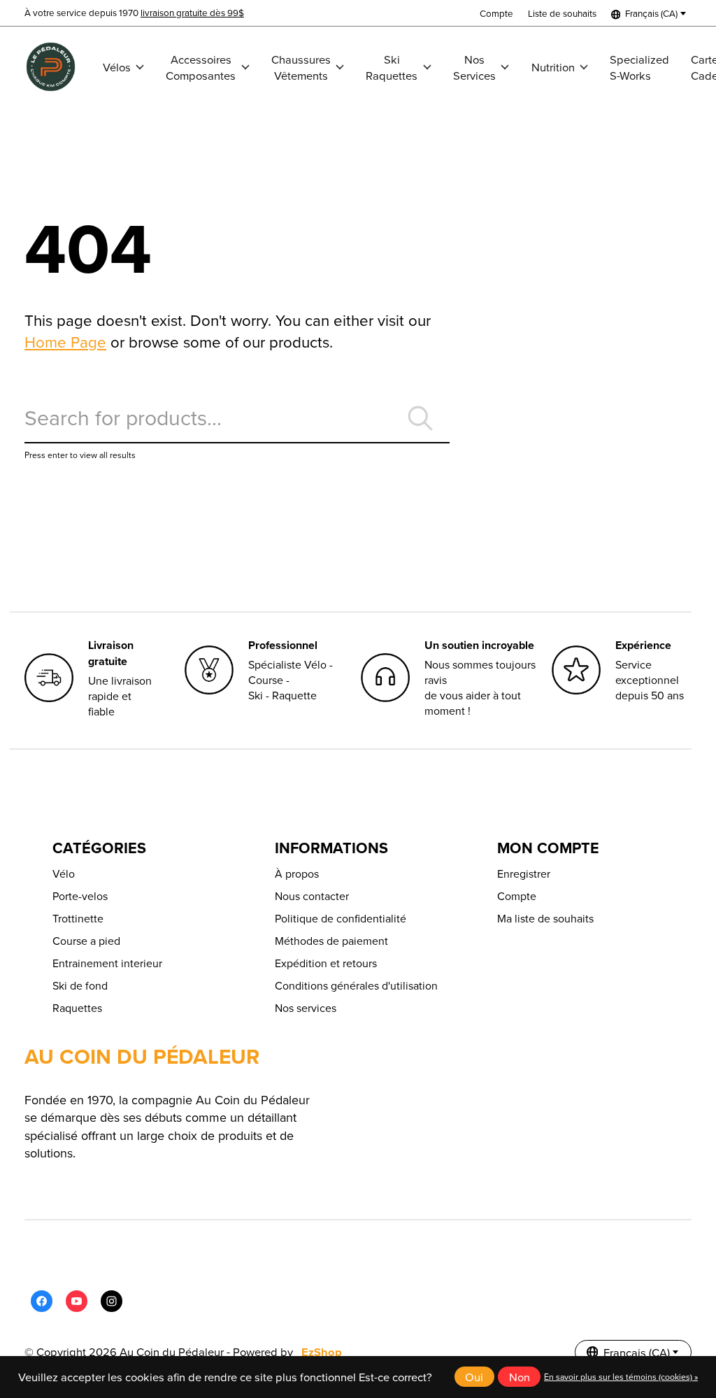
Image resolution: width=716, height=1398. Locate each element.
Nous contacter (312, 896)
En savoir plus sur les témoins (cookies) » (621, 1377)
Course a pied (86, 940)
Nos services (305, 1007)
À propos (297, 873)
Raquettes (77, 1007)
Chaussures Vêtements (301, 67)
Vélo (63, 873)
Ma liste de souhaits (545, 918)
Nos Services (474, 67)
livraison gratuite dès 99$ (192, 12)
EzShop (321, 1351)
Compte (516, 896)
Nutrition (553, 67)
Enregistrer (523, 873)
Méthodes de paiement (331, 940)
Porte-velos (80, 896)
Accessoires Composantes (201, 67)
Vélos (117, 67)
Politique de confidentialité (340, 918)
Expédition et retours (326, 963)
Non (519, 1377)
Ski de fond (80, 985)
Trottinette (77, 918)
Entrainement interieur (107, 963)
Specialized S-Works (639, 67)
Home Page (65, 341)
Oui (474, 1377)
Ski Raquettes (391, 67)
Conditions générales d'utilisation (356, 985)
